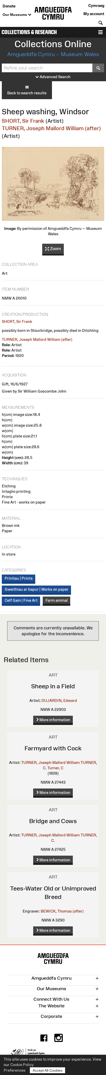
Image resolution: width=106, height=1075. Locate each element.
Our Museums (15, 15)
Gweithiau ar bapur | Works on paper (36, 589)
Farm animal (57, 600)
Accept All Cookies (48, 1070)
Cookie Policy (22, 1064)
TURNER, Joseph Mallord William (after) (51, 128)
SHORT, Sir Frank (23, 121)
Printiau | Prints (19, 578)
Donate (9, 6)
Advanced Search (54, 77)
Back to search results (27, 93)
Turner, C (55, 768)
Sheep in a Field (53, 686)
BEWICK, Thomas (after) (62, 911)
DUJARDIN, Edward (59, 700)
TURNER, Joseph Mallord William (50, 762)
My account (93, 14)
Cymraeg (96, 5)
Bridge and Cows (53, 820)
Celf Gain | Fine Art (21, 600)
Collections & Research (29, 32)
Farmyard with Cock (53, 748)
